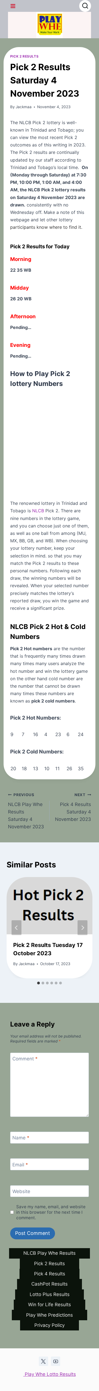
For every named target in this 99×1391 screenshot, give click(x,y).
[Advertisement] (49, 441)
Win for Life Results (49, 1304)
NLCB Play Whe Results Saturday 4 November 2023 (26, 811)
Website (21, 1191)
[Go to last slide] (16, 927)
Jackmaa (24, 107)
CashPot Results (49, 1284)
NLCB (38, 510)
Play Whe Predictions (49, 1315)
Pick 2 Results (24, 56)
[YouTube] (55, 1361)
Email (20, 1164)
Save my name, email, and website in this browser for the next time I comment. (51, 1212)
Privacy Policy (49, 1325)
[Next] (82, 927)
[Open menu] (13, 6)
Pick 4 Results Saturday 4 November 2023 (73, 807)
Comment (25, 1058)
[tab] (38, 983)
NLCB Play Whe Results (49, 1253)
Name (20, 1137)
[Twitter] (43, 1361)
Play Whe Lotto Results (49, 1374)
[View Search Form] (85, 6)
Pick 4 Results (49, 1273)
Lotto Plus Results (50, 1294)
